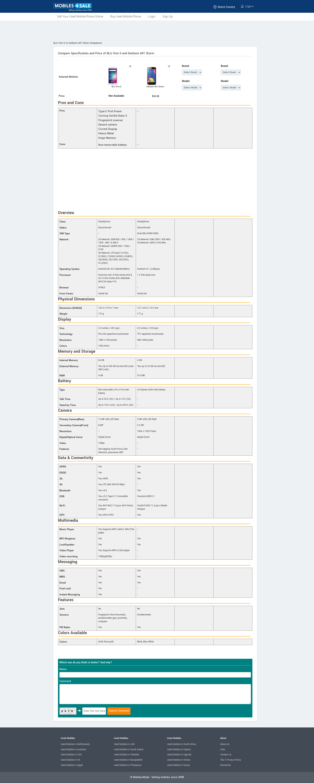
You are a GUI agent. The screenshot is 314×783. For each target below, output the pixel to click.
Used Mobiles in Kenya (178, 765)
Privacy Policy (234, 760)
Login (248, 6)
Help (222, 749)
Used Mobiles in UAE (124, 744)
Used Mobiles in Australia (73, 749)
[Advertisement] (157, 30)
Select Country (226, 7)
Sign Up (168, 16)
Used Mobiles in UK (70, 760)
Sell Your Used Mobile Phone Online (80, 16)
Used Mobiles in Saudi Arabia (128, 749)
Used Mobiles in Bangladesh (128, 760)
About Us (224, 744)
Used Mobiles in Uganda (179, 754)
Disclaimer (225, 765)
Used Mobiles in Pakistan (126, 754)
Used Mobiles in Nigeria (179, 749)
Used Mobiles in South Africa (181, 744)
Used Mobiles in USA (71, 754)
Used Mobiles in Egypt (72, 765)
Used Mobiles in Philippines (128, 765)
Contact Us (225, 754)
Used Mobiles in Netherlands (75, 744)
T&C (222, 760)
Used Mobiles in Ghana (178, 760)
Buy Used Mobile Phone (125, 16)
